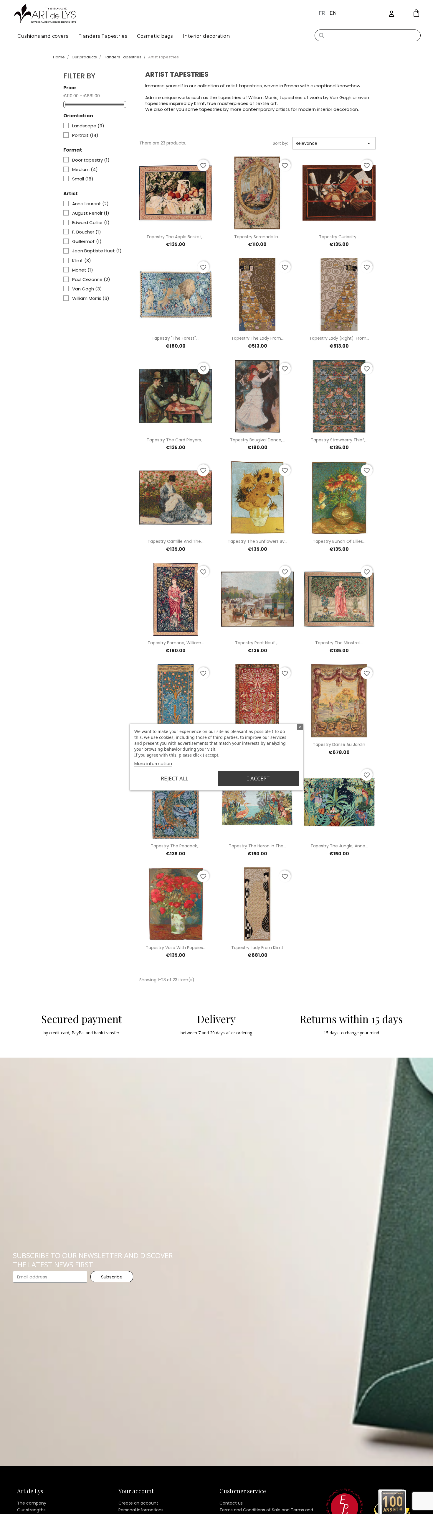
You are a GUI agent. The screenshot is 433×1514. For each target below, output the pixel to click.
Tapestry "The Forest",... (175, 338)
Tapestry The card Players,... (175, 440)
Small (82, 179)
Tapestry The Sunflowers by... (257, 541)
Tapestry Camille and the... (176, 541)
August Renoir (90, 213)
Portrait (85, 135)
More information (153, 763)
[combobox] (367, 35)
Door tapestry (91, 160)
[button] (416, 13)
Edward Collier (91, 223)
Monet (82, 270)
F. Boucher (86, 232)
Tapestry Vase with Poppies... (176, 948)
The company (31, 1503)
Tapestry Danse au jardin (339, 744)
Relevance (334, 143)
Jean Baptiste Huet (97, 251)
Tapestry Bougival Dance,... (257, 440)
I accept (258, 778)
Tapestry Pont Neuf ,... (257, 643)
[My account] (391, 14)
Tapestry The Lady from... (257, 338)
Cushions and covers (42, 36)
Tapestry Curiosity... (339, 237)
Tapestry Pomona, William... (176, 643)
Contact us (231, 1503)
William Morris (90, 298)
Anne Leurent (90, 204)
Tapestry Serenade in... (257, 237)
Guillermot (87, 241)
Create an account (138, 1503)
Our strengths (31, 1510)
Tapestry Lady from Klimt (257, 948)
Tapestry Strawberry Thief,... (339, 440)
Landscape (88, 126)
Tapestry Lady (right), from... (339, 338)
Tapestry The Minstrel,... (339, 643)
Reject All (174, 778)
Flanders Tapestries (102, 36)
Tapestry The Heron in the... (257, 846)
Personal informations (140, 1510)
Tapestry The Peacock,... (176, 846)
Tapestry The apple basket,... (175, 237)
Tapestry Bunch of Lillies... (339, 541)
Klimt (81, 261)
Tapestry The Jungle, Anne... (339, 846)
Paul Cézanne (91, 279)
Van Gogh (87, 289)
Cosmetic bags (155, 36)
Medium (85, 169)
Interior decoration (206, 36)
